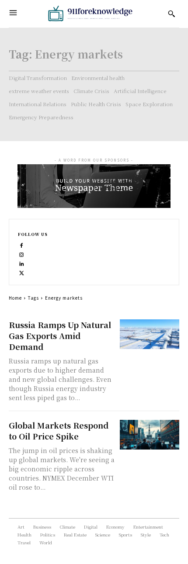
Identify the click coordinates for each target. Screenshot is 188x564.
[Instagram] (21, 253)
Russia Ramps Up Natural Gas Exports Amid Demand (60, 335)
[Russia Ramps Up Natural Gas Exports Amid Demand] (150, 334)
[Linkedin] (21, 262)
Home (15, 297)
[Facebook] (21, 244)
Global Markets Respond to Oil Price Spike (58, 430)
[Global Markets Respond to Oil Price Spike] (150, 435)
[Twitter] (21, 272)
